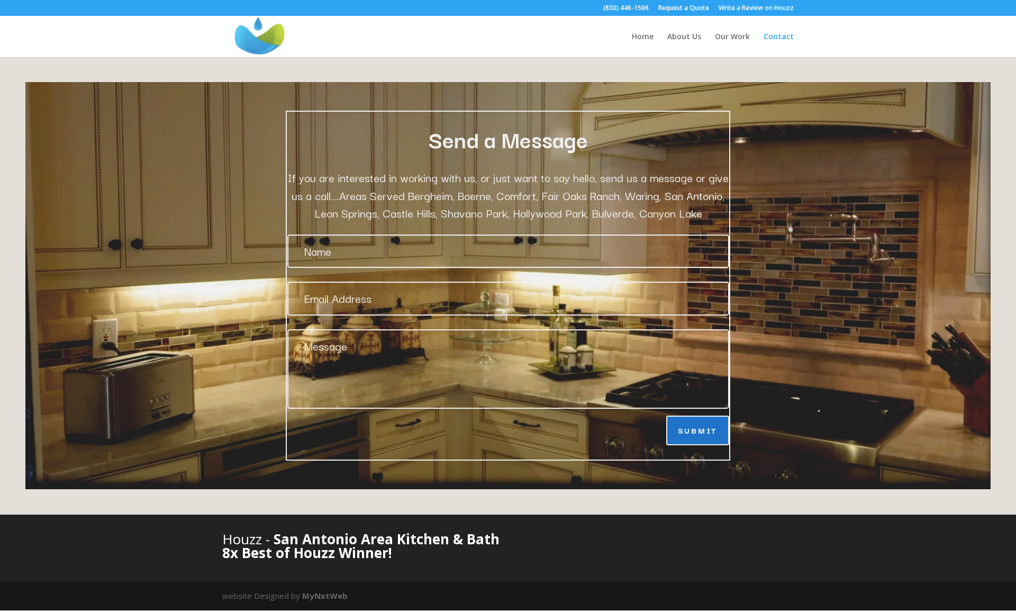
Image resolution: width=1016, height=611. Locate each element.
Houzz (244, 539)
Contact (779, 37)
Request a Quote (683, 8)
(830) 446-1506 (626, 8)
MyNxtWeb (325, 595)
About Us (684, 37)
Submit (698, 430)
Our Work (732, 37)
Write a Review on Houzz (756, 8)
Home (643, 37)
